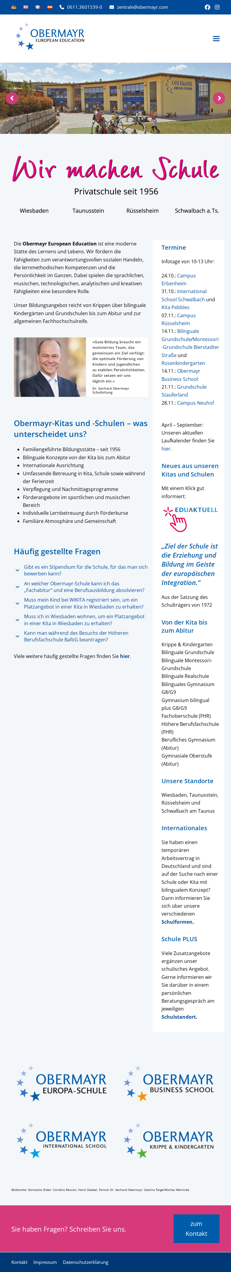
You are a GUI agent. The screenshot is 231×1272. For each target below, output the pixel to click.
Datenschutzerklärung (85, 1262)
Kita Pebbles (175, 307)
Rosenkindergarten (183, 363)
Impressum (45, 1262)
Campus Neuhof (195, 403)
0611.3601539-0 (84, 7)
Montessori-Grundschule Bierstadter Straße (190, 347)
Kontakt (19, 1262)
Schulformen (177, 922)
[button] (216, 38)
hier (166, 448)
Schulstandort (179, 1017)
